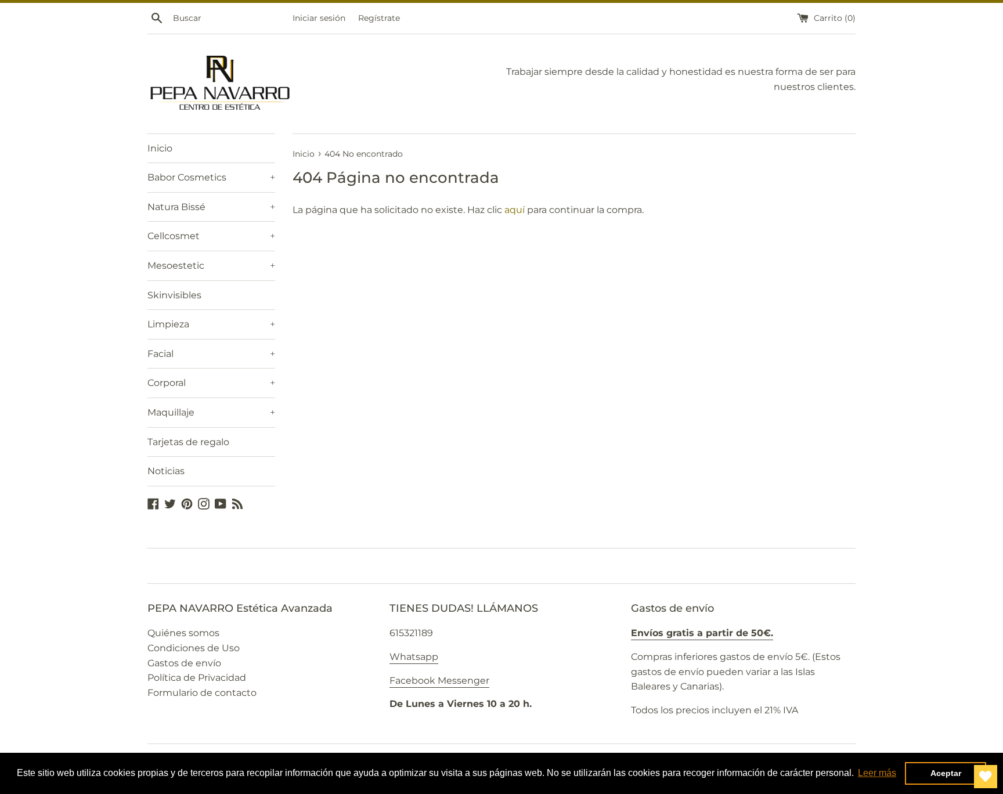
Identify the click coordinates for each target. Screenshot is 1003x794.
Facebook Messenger (439, 680)
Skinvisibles (174, 295)
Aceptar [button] (945, 773)
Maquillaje (211, 412)
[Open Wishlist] (985, 776)
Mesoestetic (211, 265)
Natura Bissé (211, 206)
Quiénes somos (183, 632)
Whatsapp (413, 656)
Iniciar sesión (319, 18)
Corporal (211, 382)
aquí (514, 209)
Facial (211, 353)
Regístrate (379, 18)
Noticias (166, 471)
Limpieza (211, 324)
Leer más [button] (877, 773)
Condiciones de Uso (193, 648)
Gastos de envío (184, 663)
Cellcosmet (211, 235)
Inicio (159, 148)
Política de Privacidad (196, 677)
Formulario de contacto (202, 692)
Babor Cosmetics (211, 177)
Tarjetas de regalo (188, 441)
